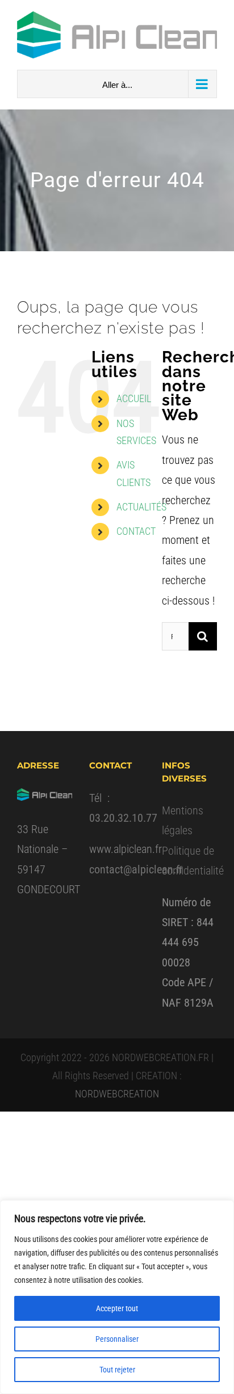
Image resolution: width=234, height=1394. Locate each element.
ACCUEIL (133, 398)
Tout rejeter (117, 1369)
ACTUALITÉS (141, 507)
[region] (117, 1297)
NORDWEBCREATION (117, 1094)
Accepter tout (117, 1308)
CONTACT (136, 531)
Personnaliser (117, 1339)
